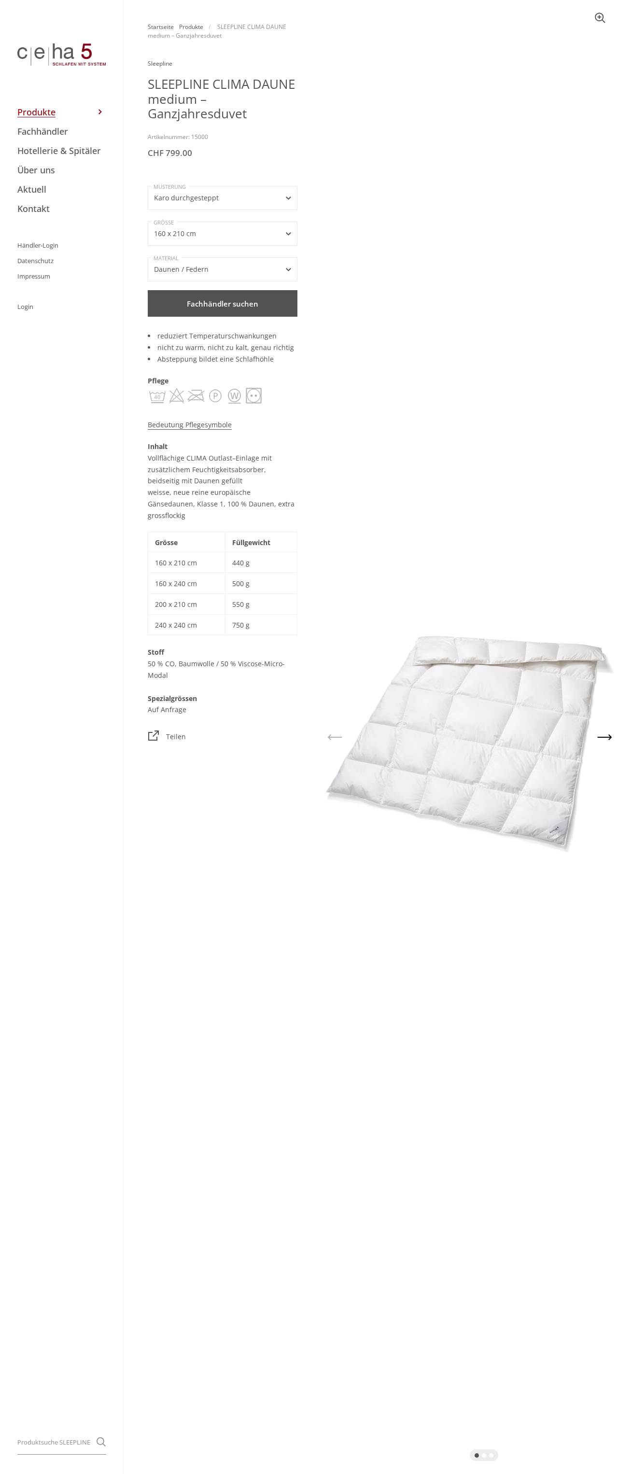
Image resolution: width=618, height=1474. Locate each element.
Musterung (170, 186)
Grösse (164, 222)
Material (166, 258)
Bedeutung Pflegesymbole (190, 424)
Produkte (191, 27)
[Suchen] (101, 1442)
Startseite (161, 27)
